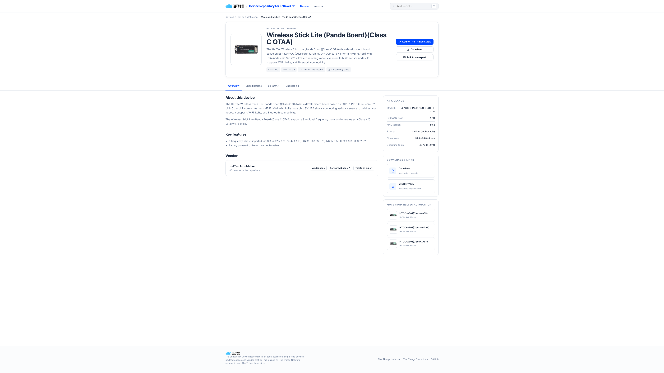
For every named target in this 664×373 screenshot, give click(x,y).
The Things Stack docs (415, 359)
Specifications (254, 85)
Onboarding (292, 85)
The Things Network (389, 359)
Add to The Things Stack (416, 41)
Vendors (318, 6)
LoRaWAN (273, 85)
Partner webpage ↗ (340, 168)
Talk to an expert (416, 57)
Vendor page (318, 168)
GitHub (435, 359)
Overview (233, 85)
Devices (305, 6)
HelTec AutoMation (247, 17)
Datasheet (416, 49)
